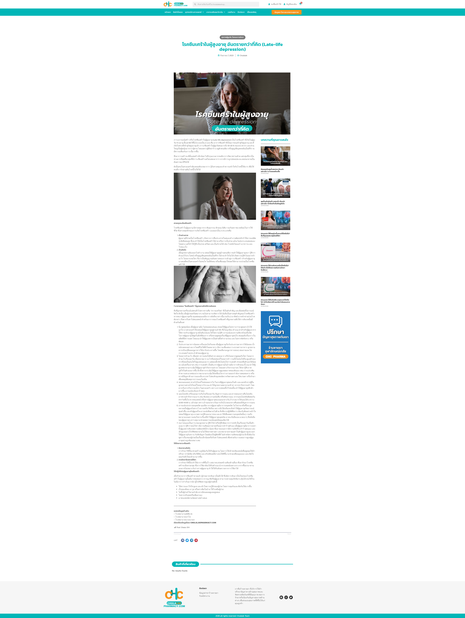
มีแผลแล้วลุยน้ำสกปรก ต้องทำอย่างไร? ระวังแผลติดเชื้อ (272, 170)
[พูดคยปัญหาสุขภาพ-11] (275, 362)
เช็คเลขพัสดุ (251, 12)
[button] (182, 540)
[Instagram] (286, 597)
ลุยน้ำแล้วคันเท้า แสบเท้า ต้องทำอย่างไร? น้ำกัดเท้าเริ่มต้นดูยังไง (273, 202)
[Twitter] (291, 597)
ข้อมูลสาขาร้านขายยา (208, 593)
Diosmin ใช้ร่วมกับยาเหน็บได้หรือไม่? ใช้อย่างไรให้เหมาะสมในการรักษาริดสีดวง (275, 267)
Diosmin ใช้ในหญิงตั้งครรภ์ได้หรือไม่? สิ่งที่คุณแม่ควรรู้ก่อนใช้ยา (275, 234)
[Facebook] (281, 597)
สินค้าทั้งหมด (178, 12)
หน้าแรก (168, 12)
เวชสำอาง (231, 12)
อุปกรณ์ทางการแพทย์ (193, 12)
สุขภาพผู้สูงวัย (226, 37)
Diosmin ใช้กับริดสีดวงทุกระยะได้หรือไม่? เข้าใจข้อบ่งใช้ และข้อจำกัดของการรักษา (275, 302)
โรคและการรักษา (238, 37)
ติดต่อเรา (241, 12)
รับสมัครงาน (204, 596)
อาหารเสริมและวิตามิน (214, 12)
